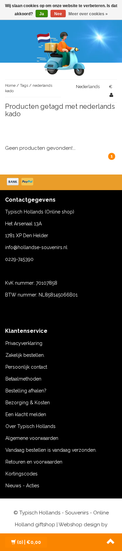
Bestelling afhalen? (25, 390)
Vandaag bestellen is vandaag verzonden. (51, 450)
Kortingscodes (21, 473)
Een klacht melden (25, 414)
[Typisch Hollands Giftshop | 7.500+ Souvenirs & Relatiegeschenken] (61, 52)
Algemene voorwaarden (31, 438)
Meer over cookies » (88, 14)
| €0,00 (29, 542)
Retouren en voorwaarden (33, 462)
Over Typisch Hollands (30, 426)
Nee (58, 14)
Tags (24, 85)
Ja (41, 14)
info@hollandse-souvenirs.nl (36, 247)
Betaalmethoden (23, 379)
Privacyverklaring (23, 343)
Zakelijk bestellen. (25, 355)
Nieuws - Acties (22, 485)
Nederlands (88, 86)
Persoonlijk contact (26, 367)
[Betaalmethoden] (21, 182)
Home (10, 85)
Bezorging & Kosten (27, 402)
